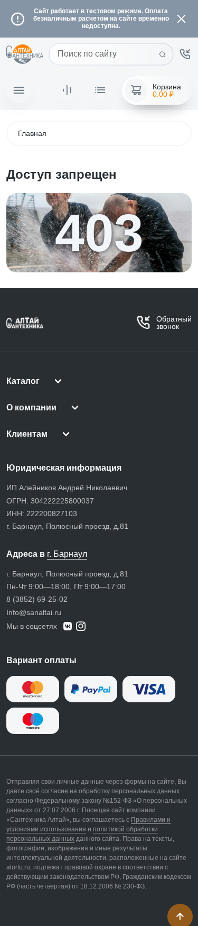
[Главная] (24, 54)
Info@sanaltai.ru (33, 612)
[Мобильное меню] (18, 90)
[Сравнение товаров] (66, 90)
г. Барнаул (67, 553)
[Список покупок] (100, 90)
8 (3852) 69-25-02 (37, 599)
